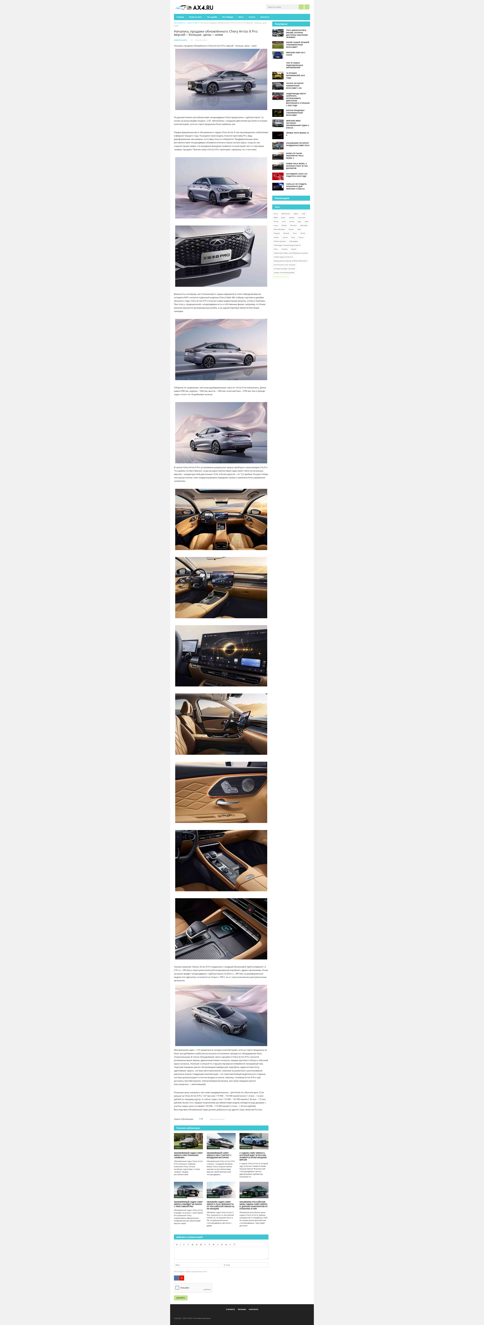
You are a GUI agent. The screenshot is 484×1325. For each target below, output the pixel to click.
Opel (299, 229)
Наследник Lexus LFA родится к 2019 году (296, 175)
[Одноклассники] (244, 1315)
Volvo (276, 249)
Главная (180, 17)
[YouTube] (252, 1315)
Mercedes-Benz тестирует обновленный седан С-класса (298, 124)
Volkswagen (293, 241)
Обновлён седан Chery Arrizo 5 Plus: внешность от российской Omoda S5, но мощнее (221, 1205)
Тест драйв (212, 17)
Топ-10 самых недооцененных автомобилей (294, 65)
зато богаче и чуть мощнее (284, 265)
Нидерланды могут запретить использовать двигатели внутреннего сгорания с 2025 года (298, 99)
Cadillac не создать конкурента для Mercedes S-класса (296, 186)
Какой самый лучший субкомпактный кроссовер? (297, 44)
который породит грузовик (284, 268)
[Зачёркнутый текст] (188, 1244)
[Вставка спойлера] (234, 1244)
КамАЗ (293, 249)
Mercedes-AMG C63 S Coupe (295, 53)
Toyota (301, 237)
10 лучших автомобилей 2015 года (295, 75)
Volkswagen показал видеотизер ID (287, 245)
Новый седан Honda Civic (283, 257)
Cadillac (291, 217)
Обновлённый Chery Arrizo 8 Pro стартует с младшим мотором (219, 1155)
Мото (241, 17)
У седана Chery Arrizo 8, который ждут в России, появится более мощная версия (253, 1156)
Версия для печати (217, 1119)
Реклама (242, 1309)
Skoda (302, 233)
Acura (276, 214)
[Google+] (248, 1315)
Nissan (291, 229)
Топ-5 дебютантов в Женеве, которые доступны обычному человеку (297, 33)
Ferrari (276, 221)
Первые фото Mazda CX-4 (297, 134)
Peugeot (277, 233)
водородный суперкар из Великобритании (290, 261)
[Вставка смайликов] (205, 1244)
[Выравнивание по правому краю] (201, 1244)
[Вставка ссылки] (209, 1244)
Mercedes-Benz (279, 229)
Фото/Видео (227, 17)
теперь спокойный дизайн (284, 272)
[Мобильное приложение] (227, 1315)
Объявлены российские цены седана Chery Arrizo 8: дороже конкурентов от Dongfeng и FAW (253, 1205)
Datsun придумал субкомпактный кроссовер (295, 112)
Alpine (296, 214)
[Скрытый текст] (222, 1244)
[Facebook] (232, 1315)
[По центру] (197, 1244)
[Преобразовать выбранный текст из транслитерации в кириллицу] (230, 1244)
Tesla (293, 237)
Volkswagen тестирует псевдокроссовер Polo (297, 144)
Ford (284, 221)
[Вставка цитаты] (226, 1244)
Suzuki (285, 237)
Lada (306, 221)
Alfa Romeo (285, 214)
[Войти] (306, 6)
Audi (303, 214)
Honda (291, 221)
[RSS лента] (257, 1315)
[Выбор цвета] (218, 1244)
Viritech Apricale (280, 241)
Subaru (276, 237)
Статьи (252, 17)
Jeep (299, 221)
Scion (295, 233)
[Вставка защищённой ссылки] (213, 1244)
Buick (283, 217)
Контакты (264, 17)
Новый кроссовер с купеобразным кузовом (291, 253)
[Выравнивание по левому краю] (192, 1244)
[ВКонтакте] (176, 1278)
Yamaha (284, 249)
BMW (276, 217)
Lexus (276, 225)
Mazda (284, 225)
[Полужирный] (177, 1244)
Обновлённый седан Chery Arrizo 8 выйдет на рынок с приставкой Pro (188, 1204)
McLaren (293, 225)
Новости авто (195, 17)
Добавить (180, 1298)
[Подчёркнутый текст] (184, 1244)
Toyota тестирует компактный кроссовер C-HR (295, 85)
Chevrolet (301, 217)
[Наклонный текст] (180, 1244)
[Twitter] (240, 1315)
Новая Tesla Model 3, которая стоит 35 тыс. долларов (297, 166)
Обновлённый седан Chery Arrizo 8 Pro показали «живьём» (188, 1155)
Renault (286, 233)
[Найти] (301, 6)
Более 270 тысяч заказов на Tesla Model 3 (295, 155)
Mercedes (304, 225)
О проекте (230, 1309)
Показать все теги (281, 276)
